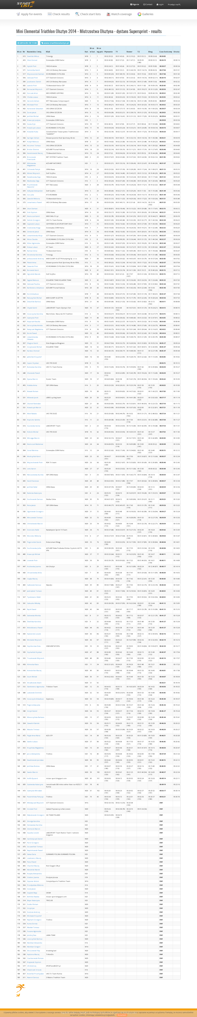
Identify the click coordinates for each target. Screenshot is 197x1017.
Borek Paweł (32, 333)
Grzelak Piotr (32, 809)
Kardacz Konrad (33, 351)
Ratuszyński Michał (34, 298)
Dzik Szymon (32, 212)
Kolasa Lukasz (32, 247)
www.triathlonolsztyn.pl (56, 43)
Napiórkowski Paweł (35, 850)
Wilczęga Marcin (33, 438)
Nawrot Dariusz (33, 977)
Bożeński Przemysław (35, 974)
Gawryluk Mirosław (34, 791)
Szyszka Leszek (33, 833)
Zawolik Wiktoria (33, 198)
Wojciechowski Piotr (35, 462)
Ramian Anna (32, 251)
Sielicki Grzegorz (33, 220)
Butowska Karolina (34, 367)
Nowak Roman (32, 391)
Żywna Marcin (32, 379)
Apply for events (31, 14)
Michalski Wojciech (34, 640)
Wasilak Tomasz (33, 927)
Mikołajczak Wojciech (35, 803)
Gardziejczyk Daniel (35, 839)
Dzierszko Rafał (33, 530)
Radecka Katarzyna (34, 493)
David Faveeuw (33, 481)
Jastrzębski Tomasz (34, 591)
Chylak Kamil (32, 308)
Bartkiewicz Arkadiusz (35, 288)
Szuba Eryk (31, 124)
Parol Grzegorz (33, 843)
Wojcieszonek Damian (35, 74)
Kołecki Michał (32, 432)
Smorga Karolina (33, 821)
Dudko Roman (32, 904)
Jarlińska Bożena (33, 766)
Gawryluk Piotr (33, 318)
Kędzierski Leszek (34, 634)
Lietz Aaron (31, 469)
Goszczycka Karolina (35, 314)
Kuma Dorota (32, 924)
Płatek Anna (31, 262)
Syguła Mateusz (33, 280)
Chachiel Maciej (33, 866)
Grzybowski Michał (34, 347)
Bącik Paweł (31, 609)
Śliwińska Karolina (34, 621)
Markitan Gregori (33, 947)
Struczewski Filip (33, 950)
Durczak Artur (32, 93)
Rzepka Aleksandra (34, 873)
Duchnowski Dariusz (35, 499)
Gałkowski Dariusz (34, 585)
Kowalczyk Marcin (34, 407)
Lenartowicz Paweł (34, 202)
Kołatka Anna (32, 385)
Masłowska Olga (33, 181)
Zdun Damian (32, 208)
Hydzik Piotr (31, 66)
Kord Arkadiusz (33, 294)
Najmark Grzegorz (34, 920)
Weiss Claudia (32, 239)
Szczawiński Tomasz (35, 846)
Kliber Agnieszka (33, 243)
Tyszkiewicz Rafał (34, 597)
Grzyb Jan (31, 908)
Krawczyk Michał (33, 554)
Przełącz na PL (174, 4)
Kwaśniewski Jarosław (35, 760)
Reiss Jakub (31, 505)
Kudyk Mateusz (33, 142)
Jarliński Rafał (32, 487)
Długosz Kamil (32, 343)
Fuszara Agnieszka (34, 931)
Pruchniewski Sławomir (32, 186)
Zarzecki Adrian (33, 101)
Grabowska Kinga (33, 228)
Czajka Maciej (32, 579)
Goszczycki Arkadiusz (35, 699)
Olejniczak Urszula (34, 970)
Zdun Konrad (32, 60)
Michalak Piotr (32, 105)
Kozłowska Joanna (34, 566)
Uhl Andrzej (31, 966)
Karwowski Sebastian (35, 108)
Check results (61, 14)
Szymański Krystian (34, 652)
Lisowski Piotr (32, 560)
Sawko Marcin (32, 772)
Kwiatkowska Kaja (34, 177)
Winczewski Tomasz (35, 517)
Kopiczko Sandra (33, 420)
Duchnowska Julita (34, 548)
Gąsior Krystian (33, 363)
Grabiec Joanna (33, 877)
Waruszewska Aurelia (35, 475)
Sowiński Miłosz (33, 56)
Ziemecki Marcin (33, 829)
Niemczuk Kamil (33, 216)
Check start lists (90, 14)
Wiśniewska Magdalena (31, 164)
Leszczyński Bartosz (34, 939)
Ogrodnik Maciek (33, 274)
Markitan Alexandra (34, 943)
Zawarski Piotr (32, 266)
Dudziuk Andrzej (33, 912)
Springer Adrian (33, 138)
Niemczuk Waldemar (35, 444)
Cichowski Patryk (33, 169)
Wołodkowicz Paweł (34, 628)
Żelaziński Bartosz (34, 301)
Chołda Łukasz (32, 97)
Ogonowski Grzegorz (35, 511)
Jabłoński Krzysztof (34, 357)
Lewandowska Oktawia (32, 338)
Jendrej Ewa (31, 935)
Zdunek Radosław (34, 403)
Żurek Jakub (31, 112)
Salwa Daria (31, 854)
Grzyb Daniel (32, 711)
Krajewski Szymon (34, 962)
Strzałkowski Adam (34, 683)
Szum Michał (32, 677)
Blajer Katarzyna (33, 900)
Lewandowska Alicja (34, 235)
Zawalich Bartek (33, 723)
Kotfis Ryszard (32, 778)
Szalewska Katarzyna (35, 784)
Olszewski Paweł (33, 373)
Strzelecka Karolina (34, 255)
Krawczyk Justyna (33, 120)
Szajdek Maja (32, 893)
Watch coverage (121, 14)
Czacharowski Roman (35, 958)
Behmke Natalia (33, 897)
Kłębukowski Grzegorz (35, 815)
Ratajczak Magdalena (35, 329)
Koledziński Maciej (34, 670)
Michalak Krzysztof (34, 916)
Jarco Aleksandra (33, 754)
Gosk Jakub (31, 889)
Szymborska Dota (34, 646)
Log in (161, 4)
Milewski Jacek (32, 397)
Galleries (147, 14)
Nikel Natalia (32, 413)
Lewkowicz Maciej (34, 858)
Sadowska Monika (34, 615)
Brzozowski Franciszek (31, 158)
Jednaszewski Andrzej (35, 258)
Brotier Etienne (33, 149)
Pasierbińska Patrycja (35, 797)
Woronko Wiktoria (34, 536)
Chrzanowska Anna (34, 573)
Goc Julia (30, 195)
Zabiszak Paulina (33, 284)
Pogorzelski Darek (34, 542)
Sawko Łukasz (32, 741)
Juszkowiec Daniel (34, 81)
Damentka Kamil (33, 70)
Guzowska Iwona (33, 426)
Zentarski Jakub (33, 232)
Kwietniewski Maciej (35, 153)
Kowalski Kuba (32, 132)
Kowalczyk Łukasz (34, 128)
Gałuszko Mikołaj (33, 603)
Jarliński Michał (33, 116)
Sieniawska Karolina (34, 825)
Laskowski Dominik (34, 693)
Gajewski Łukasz (33, 224)
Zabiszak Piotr (32, 78)
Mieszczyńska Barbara (35, 717)
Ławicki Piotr (32, 85)
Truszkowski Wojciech (35, 658)
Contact (148, 4)
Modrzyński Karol (34, 456)
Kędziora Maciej (33, 954)
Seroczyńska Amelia (35, 325)
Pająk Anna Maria (33, 735)
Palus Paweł (31, 862)
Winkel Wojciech (33, 173)
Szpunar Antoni (33, 881)
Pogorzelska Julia (33, 705)
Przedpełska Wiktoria (35, 885)
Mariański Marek (33, 870)
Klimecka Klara (33, 664)
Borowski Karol (33, 270)
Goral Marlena (32, 450)
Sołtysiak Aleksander (35, 191)
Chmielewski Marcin (35, 523)
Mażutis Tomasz (33, 729)
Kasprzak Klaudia (33, 321)
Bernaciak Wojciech (34, 89)
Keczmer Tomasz (34, 145)
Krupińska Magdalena (35, 748)
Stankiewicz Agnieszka (35, 687)
